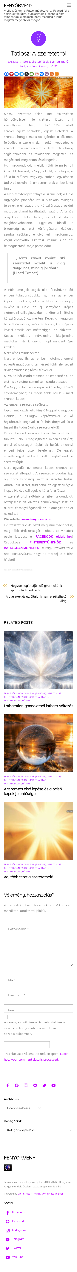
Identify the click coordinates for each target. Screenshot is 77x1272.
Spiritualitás (57, 61)
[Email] (32, 74)
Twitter (16, 1248)
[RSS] (52, 74)
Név (12, 980)
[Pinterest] (11, 74)
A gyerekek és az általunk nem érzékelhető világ (36, 598)
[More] (57, 74)
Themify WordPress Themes (47, 1193)
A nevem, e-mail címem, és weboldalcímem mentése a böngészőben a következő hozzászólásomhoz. (34, 1028)
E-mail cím (16, 995)
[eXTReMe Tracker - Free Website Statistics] (8, 1170)
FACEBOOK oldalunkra (54, 536)
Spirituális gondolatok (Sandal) (25, 693)
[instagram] (26, 1085)
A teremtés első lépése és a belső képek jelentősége (33, 791)
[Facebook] (6, 74)
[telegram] (35, 1085)
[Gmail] (37, 74)
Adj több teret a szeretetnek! (28, 876)
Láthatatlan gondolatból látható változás (38, 705)
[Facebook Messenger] (16, 74)
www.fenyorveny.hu (36, 519)
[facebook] (7, 1085)
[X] (26, 74)
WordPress (24, 1193)
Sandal (13, 61)
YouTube (17, 1257)
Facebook (18, 1212)
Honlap (13, 1010)
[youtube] (53, 1085)
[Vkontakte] (42, 74)
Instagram (18, 1230)
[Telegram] (21, 74)
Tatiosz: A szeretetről (38, 53)
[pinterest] (17, 1085)
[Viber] (47, 74)
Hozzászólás (18, 929)
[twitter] (44, 1085)
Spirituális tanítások (36, 61)
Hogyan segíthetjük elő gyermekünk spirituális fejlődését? (36, 588)
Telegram (17, 1239)
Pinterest (17, 1221)
